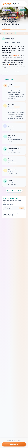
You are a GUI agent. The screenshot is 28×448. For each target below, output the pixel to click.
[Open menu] (24, 3)
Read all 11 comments (14, 191)
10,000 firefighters (16, 55)
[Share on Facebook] (5, 214)
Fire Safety (17, 71)
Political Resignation (7, 71)
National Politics (6, 10)
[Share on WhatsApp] (12, 214)
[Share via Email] (16, 214)
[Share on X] (9, 214)
